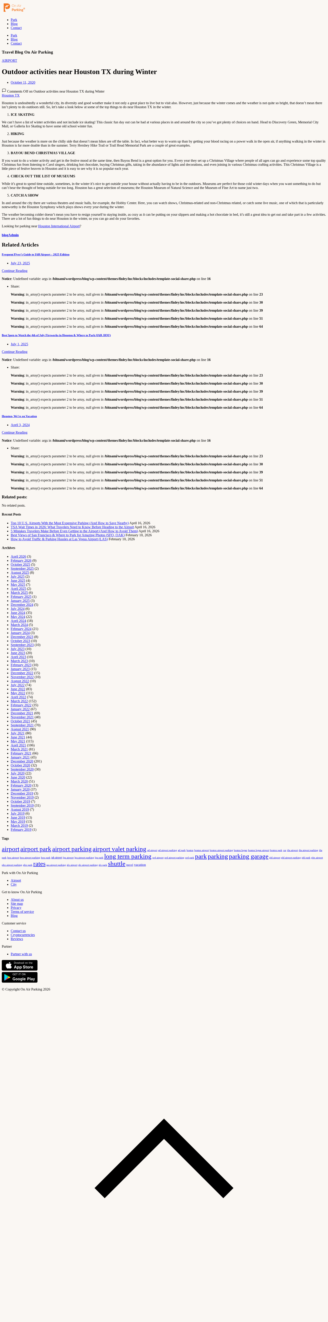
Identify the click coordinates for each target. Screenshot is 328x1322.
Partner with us (21, 954)
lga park (99, 857)
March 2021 (19, 749)
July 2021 (18, 733)
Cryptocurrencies (23, 935)
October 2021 (20, 721)
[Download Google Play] (19, 982)
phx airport (317, 857)
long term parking (128, 856)
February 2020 (21, 785)
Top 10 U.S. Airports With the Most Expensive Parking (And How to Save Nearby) (70, 523)
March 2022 (19, 701)
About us (17, 899)
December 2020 (22, 761)
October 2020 (20, 765)
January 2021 (20, 757)
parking (218, 856)
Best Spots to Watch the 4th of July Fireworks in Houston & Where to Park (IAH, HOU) (56, 335)
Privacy (16, 908)
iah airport (56, 857)
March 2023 (19, 661)
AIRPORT (9, 60)
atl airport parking (167, 850)
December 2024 (22, 605)
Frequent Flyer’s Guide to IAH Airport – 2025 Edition (35, 254)
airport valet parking (119, 848)
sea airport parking (56, 865)
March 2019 (19, 825)
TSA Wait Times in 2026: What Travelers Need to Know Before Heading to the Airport (72, 527)
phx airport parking (12, 865)
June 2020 (18, 777)
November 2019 (22, 797)
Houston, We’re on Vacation (19, 416)
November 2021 (22, 717)
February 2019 (21, 829)
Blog (14, 24)
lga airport (68, 857)
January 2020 (20, 789)
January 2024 (20, 633)
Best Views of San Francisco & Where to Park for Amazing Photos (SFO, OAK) (68, 535)
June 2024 (18, 613)
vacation (140, 864)
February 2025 (21, 597)
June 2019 (18, 817)
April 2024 (18, 621)
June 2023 (18, 653)
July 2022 (18, 685)
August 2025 (20, 572)
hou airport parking (30, 857)
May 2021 (18, 741)
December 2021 (22, 713)
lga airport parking (84, 857)
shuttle (116, 863)
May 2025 (18, 584)
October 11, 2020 (23, 82)
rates (39, 863)
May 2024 (18, 617)
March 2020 (19, 781)
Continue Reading (14, 271)
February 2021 (21, 753)
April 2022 (18, 697)
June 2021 (18, 737)
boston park (276, 850)
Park (14, 20)
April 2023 (18, 657)
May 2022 (18, 693)
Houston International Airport (59, 226)
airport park (35, 848)
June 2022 (18, 689)
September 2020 (22, 769)
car (284, 850)
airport (10, 848)
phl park (306, 857)
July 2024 (18, 609)
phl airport (274, 857)
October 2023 (20, 641)
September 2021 (22, 725)
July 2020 (18, 773)
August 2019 (20, 809)
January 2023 (20, 669)
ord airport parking (174, 857)
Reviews (17, 939)
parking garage (248, 856)
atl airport (152, 850)
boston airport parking (221, 850)
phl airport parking (291, 857)
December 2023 (22, 637)
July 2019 (18, 813)
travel (129, 864)
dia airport (292, 850)
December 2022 (22, 673)
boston (190, 850)
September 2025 (22, 568)
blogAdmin (10, 235)
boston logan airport (258, 850)
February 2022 (21, 705)
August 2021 (20, 729)
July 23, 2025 (20, 263)
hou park (45, 857)
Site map (17, 904)
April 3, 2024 (20, 425)
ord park (189, 857)
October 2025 (20, 564)
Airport (16, 880)
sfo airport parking (88, 865)
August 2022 (20, 681)
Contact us (18, 931)
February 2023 (21, 665)
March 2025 (19, 593)
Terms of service (22, 912)
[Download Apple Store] (19, 970)
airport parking (72, 848)
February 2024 (21, 629)
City (14, 884)
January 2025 (20, 601)
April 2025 (18, 589)
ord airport (158, 857)
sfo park (103, 865)
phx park (27, 865)
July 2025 (18, 576)
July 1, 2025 (19, 344)
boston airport (201, 850)
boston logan (240, 850)
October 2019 (20, 801)
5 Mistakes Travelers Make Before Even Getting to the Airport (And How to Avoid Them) (74, 531)
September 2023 (22, 645)
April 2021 (18, 745)
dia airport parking (308, 850)
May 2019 (18, 821)
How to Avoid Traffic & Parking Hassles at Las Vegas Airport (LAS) (59, 539)
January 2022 (20, 709)
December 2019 (22, 793)
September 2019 (22, 805)
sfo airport (72, 865)
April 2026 (18, 556)
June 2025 (18, 580)
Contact (16, 28)
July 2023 (18, 649)
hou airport (13, 857)
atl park (182, 850)
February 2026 (21, 560)
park (201, 856)
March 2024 (19, 625)
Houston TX (11, 95)
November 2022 (22, 677)
